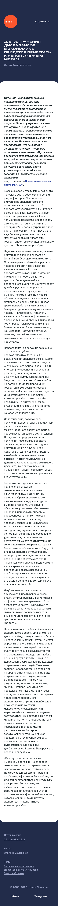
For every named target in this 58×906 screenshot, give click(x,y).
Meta (15, 896)
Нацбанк (33, 869)
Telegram (40, 896)
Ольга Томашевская (17, 64)
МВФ (24, 869)
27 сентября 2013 (14, 839)
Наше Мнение (10, 21)
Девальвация (12, 869)
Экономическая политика (19, 866)
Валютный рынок (14, 873)
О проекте (42, 21)
